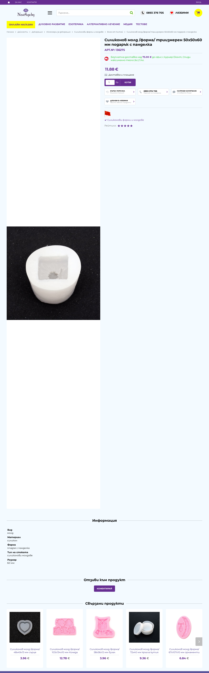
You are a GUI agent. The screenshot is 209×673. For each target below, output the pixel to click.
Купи (128, 82)
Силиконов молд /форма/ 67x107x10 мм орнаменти (184, 651)
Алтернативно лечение (103, 24)
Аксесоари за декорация (58, 32)
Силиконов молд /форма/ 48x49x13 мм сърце (25, 651)
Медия (128, 24)
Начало (10, 32)
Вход (198, 2)
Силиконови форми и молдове (89, 32)
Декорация (37, 32)
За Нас (18, 2)
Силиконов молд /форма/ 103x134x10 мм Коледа (65, 651)
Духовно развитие (52, 24)
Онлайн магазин (21, 24)
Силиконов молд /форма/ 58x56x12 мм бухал (104, 651)
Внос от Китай (115, 32)
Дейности (22, 32)
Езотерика (76, 24)
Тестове (141, 24)
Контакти (32, 2)
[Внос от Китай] (107, 113)
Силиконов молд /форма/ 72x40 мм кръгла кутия (144, 651)
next (198, 641)
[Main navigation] (49, 13)
